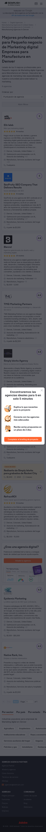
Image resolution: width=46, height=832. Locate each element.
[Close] (42, 390)
